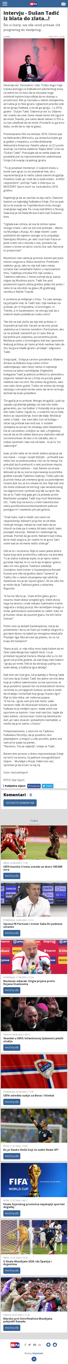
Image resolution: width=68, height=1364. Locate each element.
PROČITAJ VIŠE (12, 875)
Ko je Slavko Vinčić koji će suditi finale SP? (31, 1150)
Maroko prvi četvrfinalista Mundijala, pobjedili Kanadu (28, 1320)
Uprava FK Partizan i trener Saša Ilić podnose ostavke (32, 925)
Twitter (48, 786)
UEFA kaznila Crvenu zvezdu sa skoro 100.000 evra (32, 868)
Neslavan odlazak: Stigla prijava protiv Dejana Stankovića (29, 982)
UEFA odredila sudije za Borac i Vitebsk (28, 1095)
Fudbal (34, 820)
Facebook (35, 786)
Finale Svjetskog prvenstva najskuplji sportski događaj (34, 1205)
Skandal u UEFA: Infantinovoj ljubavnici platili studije (33, 1039)
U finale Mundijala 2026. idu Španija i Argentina (27, 1263)
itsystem (37, 1353)
